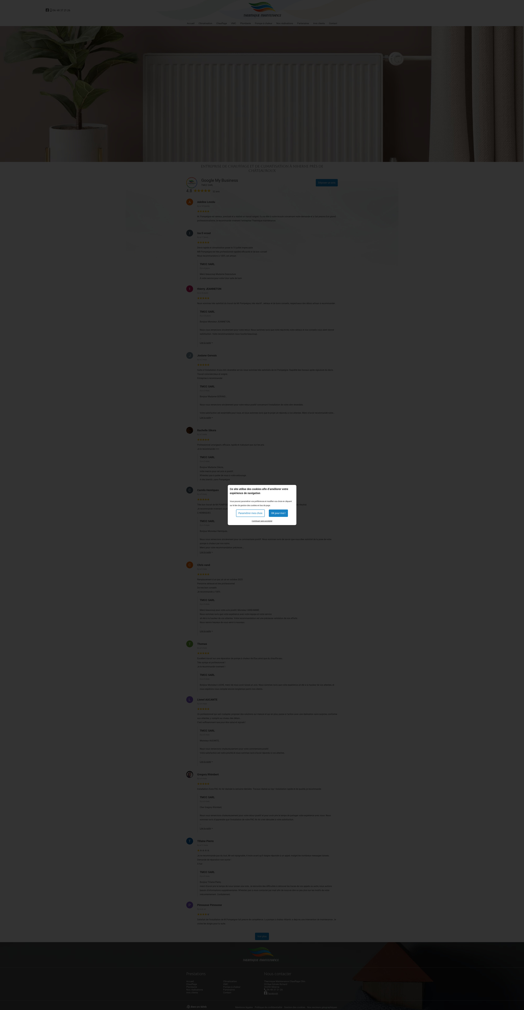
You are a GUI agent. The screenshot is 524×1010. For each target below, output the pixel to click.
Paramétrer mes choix (250, 513)
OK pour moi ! (278, 513)
